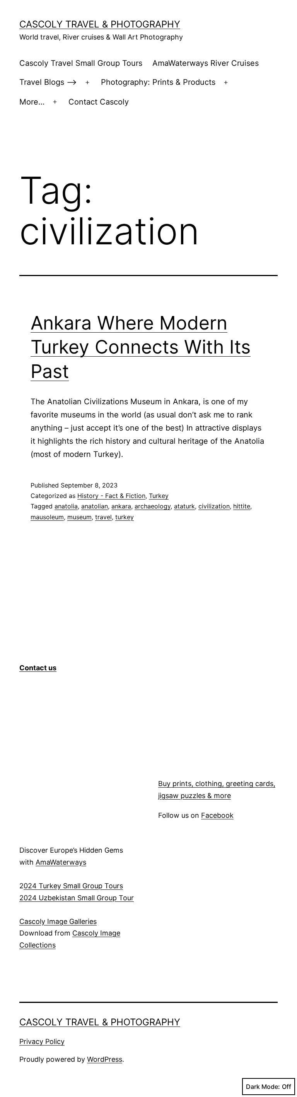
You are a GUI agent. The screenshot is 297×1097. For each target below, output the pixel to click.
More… (31, 101)
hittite (241, 506)
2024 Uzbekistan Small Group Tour (76, 898)
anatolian (94, 506)
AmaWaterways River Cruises (205, 63)
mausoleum (47, 517)
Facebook (217, 815)
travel (103, 517)
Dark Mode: (263, 1086)
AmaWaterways (61, 862)
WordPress (104, 1059)
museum (79, 517)
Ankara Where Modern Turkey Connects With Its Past (141, 347)
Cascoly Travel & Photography (99, 24)
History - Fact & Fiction (111, 496)
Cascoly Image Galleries (58, 921)
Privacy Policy (42, 1041)
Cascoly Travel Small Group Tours (80, 63)
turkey (124, 517)
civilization (214, 506)
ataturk (184, 506)
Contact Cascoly (98, 101)
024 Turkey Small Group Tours (73, 886)
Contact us (37, 668)
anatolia (66, 506)
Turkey (159, 496)
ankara (121, 506)
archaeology (153, 506)
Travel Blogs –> (48, 82)
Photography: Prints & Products (158, 82)
